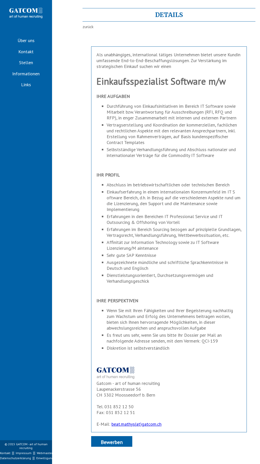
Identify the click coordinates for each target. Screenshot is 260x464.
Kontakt (26, 52)
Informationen (26, 74)
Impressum (23, 453)
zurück (88, 26)
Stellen (26, 62)
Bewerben (112, 442)
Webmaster (45, 453)
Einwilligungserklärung (52, 458)
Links (26, 84)
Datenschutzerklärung (15, 458)
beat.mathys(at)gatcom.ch (136, 424)
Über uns (26, 40)
